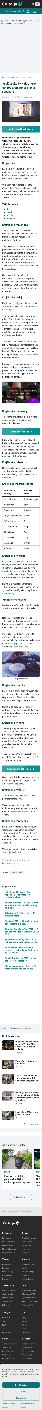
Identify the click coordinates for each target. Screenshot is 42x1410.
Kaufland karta (27, 1279)
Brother (8, 1325)
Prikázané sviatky (8, 1245)
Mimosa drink (27, 1355)
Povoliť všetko (21, 1385)
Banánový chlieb (28, 1351)
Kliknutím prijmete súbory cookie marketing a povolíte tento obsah (21, 392)
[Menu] (37, 4)
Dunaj (25, 646)
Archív (10, 215)
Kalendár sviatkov (8, 1242)
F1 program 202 (28, 1294)
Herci (9, 212)
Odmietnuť (21, 1391)
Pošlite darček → (19, 23)
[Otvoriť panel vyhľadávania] (33, 4)
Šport (38, 1172)
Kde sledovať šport (29, 1290)
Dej (8, 209)
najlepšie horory (19, 643)
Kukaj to (5, 1318)
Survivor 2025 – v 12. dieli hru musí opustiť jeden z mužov (21, 922)
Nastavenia (21, 1398)
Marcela (32, 97)
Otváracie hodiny (28, 1264)
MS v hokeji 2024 (28, 1305)
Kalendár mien (7, 1238)
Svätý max (6, 1355)
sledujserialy (8, 593)
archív (27, 259)
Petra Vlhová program (30, 1301)
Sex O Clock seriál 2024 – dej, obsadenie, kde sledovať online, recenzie (27, 1078)
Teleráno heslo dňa (29, 1238)
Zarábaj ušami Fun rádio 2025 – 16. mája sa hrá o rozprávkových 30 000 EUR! (22, 931)
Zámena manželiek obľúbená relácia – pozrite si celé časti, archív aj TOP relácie (22, 950)
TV (8, 77)
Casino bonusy (7, 1272)
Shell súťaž (26, 1253)
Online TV (25, 1332)
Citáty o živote (7, 1294)
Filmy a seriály (15, 77)
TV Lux (4, 1329)
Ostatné (7, 1172)
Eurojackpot (6, 1268)
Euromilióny (6, 1264)
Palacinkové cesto (28, 1359)
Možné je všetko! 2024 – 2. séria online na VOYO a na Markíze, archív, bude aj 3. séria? (27, 1096)
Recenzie (11, 218)
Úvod (4, 77)
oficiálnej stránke (10, 571)
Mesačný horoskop (9, 1249)
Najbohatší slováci (9, 1290)
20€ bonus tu (31, 11)
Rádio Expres (27, 1242)
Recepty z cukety (28, 1344)
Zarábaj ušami (27, 1245)
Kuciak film (6, 1332)
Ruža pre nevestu (8, 1359)
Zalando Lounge (28, 1272)
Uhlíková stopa (7, 1298)
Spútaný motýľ (31, 172)
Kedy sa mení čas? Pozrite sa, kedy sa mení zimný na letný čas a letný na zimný (21, 905)
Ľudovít (36, 21)
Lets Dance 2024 (8, 1351)
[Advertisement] (21, 49)
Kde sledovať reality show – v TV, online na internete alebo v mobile (21, 941)
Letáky (24, 1268)
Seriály (24, 1321)
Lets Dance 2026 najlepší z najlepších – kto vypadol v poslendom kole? (17, 894)
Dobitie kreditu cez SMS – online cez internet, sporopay (21, 959)
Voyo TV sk (6, 1321)
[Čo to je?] (12, 4)
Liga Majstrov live (28, 1298)
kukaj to (9, 618)
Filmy (24, 1318)
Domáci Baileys (27, 1347)
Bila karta (25, 1275)
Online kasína (7, 1275)
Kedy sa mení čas (8, 1253)
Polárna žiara (7, 1305)
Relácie (25, 1325)
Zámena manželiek (9, 1344)
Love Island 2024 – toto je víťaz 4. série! (26, 1113)
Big (3, 1325)
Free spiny (6, 1279)
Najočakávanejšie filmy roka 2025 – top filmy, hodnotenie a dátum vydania (26, 1045)
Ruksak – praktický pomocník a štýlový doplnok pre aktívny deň (17, 1179)
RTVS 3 (25, 1329)
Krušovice (25, 1249)
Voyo (30, 587)
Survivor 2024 (7, 1347)
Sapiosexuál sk (7, 1301)
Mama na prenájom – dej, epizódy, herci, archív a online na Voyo (21, 967)
